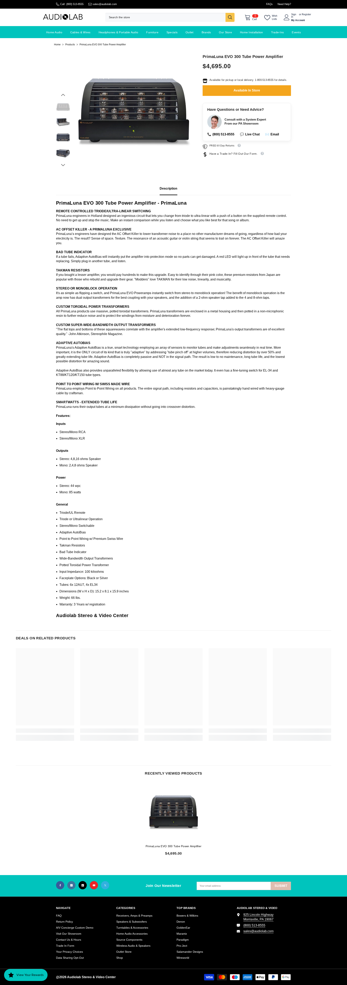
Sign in (293, 15)
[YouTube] (94, 885)
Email (272, 134)
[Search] (170, 17)
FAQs (269, 4)
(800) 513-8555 (75, 4)
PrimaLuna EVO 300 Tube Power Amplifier (174, 846)
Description (168, 188)
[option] (133, 111)
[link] (45, 730)
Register (306, 14)
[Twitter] (105, 885)
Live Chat (250, 134)
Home (57, 44)
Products (70, 44)
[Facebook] (60, 885)
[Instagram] (71, 885)
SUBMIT (281, 886)
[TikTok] (83, 885)
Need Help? (284, 4)
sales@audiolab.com (105, 4)
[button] (63, 95)
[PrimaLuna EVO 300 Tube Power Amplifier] (173, 812)
